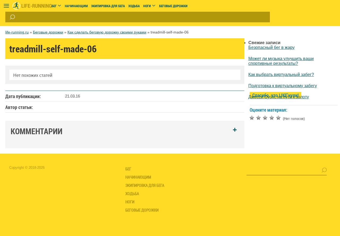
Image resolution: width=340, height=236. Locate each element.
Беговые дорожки (48, 32)
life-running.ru (17, 32)
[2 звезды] (258, 118)
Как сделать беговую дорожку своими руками (106, 32)
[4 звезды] (272, 118)
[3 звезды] (265, 118)
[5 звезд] (278, 118)
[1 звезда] (252, 118)
